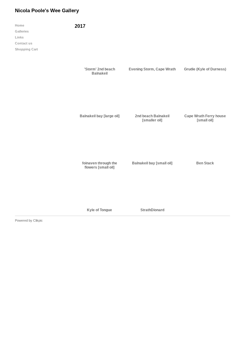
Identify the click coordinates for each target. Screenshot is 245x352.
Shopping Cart (26, 49)
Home (19, 25)
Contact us (23, 43)
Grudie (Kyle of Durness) (205, 69)
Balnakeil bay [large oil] (100, 116)
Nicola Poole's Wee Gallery (47, 10)
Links (19, 37)
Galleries (22, 31)
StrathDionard (152, 210)
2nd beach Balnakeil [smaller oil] (152, 118)
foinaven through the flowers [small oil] (99, 165)
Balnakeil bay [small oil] (152, 163)
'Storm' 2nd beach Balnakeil (99, 71)
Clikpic (38, 220)
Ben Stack (205, 163)
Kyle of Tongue (99, 210)
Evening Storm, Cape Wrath (152, 69)
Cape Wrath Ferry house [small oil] (205, 118)
